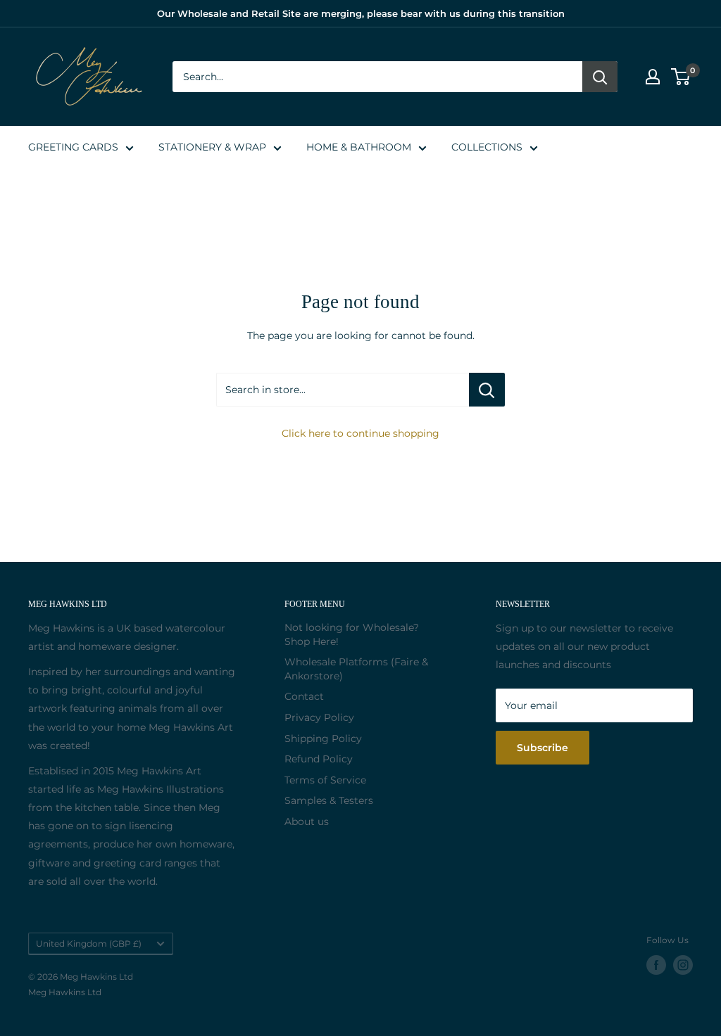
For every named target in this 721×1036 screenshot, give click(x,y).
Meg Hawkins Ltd (64, 992)
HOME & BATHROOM (358, 147)
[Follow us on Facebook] (656, 965)
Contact (304, 696)
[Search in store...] (487, 390)
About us (306, 821)
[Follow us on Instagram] (683, 965)
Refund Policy (318, 759)
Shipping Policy (323, 738)
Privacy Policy (319, 717)
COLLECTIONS (486, 147)
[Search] (599, 76)
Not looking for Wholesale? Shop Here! (351, 634)
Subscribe (542, 747)
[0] (681, 76)
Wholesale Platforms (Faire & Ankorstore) (356, 669)
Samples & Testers (328, 800)
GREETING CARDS (73, 147)
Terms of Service (325, 780)
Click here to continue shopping (360, 433)
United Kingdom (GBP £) (89, 943)
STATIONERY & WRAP (212, 147)
